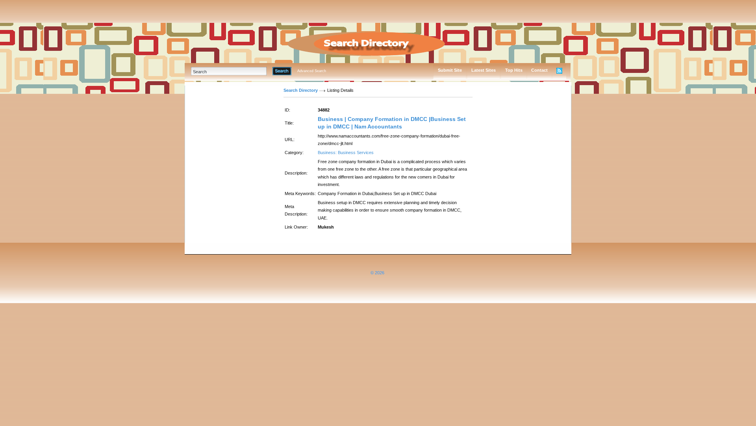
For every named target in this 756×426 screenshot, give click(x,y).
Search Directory (301, 90)
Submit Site (450, 70)
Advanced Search (311, 71)
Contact (539, 70)
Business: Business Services (346, 152)
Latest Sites (483, 70)
